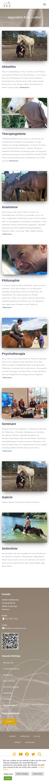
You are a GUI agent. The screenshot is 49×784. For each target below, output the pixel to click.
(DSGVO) (37, 736)
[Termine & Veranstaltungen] (9, 721)
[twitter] (33, 755)
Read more (8, 774)
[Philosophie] (24, 260)
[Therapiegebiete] (24, 113)
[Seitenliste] (24, 528)
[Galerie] (24, 476)
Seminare (9, 424)
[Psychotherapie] (24, 333)
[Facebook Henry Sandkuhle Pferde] (27, 755)
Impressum (24, 736)
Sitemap (17, 742)
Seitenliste (10, 548)
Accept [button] (7, 778)
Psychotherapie (13, 353)
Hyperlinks (30, 742)
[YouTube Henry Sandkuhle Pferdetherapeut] (20, 755)
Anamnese (10, 207)
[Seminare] (24, 403)
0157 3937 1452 (11, 619)
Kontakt (12, 736)
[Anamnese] (24, 186)
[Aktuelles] (24, 46)
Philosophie (11, 280)
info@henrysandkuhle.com (15, 628)
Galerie (7, 497)
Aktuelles (9, 66)
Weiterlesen (24, 87)
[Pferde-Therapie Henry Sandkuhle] (7, 4)
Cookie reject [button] (37, 774)
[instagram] (14, 755)
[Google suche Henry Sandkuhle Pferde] (39, 755)
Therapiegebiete (14, 134)
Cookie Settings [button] (22, 774)
